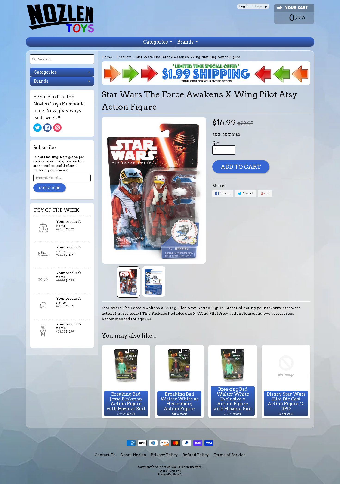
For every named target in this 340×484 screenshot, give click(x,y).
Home (107, 57)
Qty (215, 142)
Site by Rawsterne (170, 470)
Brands (185, 42)
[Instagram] (57, 127)
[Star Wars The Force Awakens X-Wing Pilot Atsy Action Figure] (128, 282)
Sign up (261, 6)
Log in (244, 6)
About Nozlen (133, 455)
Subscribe (49, 188)
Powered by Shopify (170, 474)
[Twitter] (37, 127)
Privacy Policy (164, 455)
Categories (155, 42)
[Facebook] (47, 127)
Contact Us (105, 455)
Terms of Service (229, 455)
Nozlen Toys (168, 466)
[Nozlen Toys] (60, 18)
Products (124, 57)
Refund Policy (195, 455)
